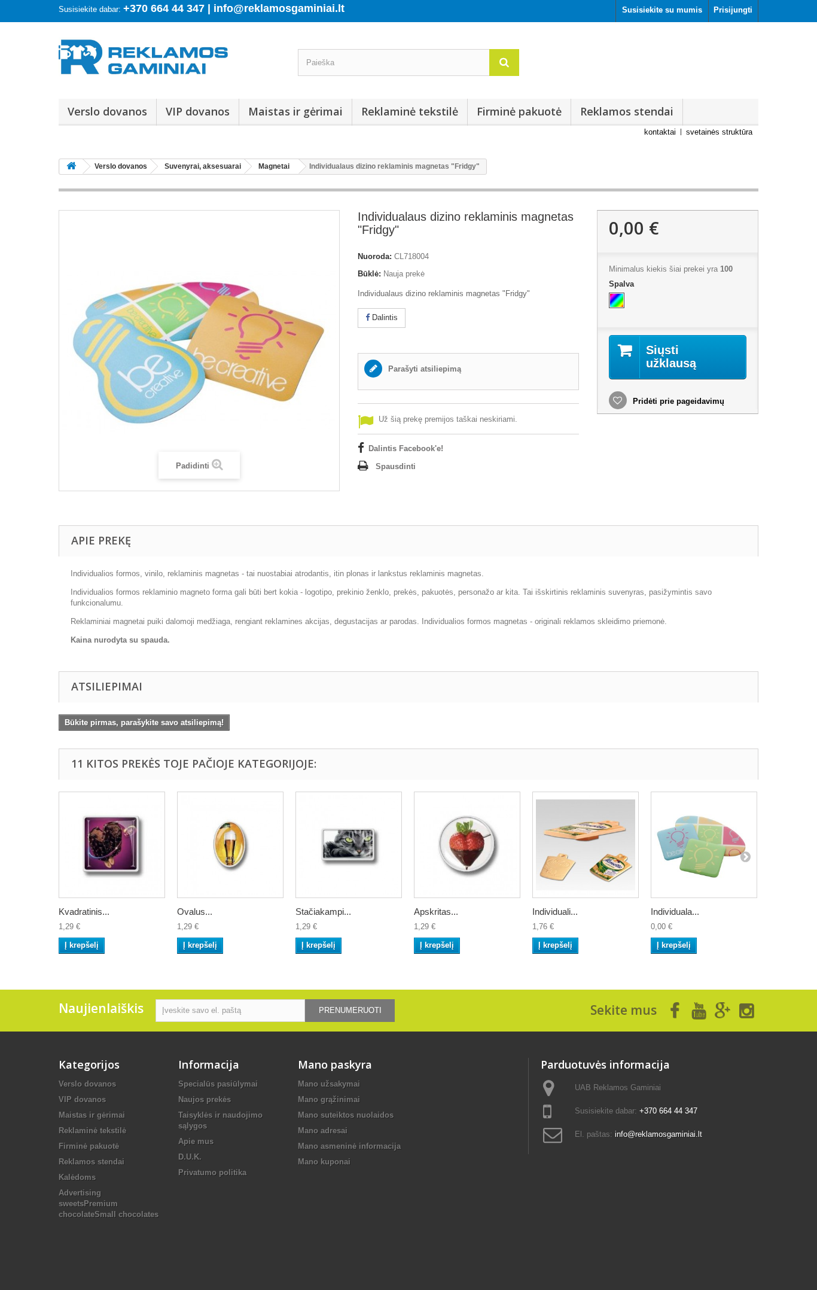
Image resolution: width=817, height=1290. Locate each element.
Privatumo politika (212, 1172)
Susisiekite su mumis (662, 9)
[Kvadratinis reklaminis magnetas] (112, 845)
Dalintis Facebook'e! (405, 448)
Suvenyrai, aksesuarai (202, 166)
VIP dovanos (198, 111)
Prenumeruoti (350, 1010)
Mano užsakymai (329, 1083)
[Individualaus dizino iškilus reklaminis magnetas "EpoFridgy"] (704, 845)
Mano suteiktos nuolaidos (346, 1115)
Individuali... (555, 911)
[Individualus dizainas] (616, 300)
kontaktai (660, 131)
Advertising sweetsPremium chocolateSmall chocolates (108, 1203)
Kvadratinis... (84, 911)
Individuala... (675, 911)
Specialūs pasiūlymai (218, 1083)
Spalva (622, 283)
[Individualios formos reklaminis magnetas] (585, 845)
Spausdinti (396, 466)
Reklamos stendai (626, 111)
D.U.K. (190, 1156)
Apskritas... (436, 911)
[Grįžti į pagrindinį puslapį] (71, 166)
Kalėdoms (77, 1177)
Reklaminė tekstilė (409, 111)
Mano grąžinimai (329, 1099)
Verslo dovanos (107, 111)
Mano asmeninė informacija (349, 1146)
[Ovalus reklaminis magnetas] (230, 845)
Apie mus (196, 1141)
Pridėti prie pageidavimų (677, 401)
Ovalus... (194, 911)
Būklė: (369, 273)
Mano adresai (322, 1130)
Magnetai (273, 166)
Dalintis (384, 317)
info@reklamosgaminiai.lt (658, 1134)
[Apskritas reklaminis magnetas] (467, 845)
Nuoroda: (375, 256)
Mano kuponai (324, 1161)
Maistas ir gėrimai (295, 111)
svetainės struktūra (719, 131)
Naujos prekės (204, 1099)
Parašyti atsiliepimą (423, 368)
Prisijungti (733, 9)
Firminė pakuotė (519, 111)
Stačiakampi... (323, 911)
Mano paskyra (335, 1064)
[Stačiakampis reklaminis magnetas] (348, 845)
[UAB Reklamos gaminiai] (169, 60)
